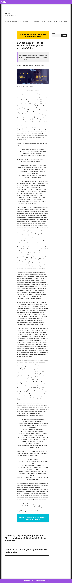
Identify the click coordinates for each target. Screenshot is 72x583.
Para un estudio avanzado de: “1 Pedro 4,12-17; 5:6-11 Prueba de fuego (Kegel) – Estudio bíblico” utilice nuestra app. (33, 58)
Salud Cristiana (58, 21)
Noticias (49, 21)
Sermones (25, 21)
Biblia (3, 2)
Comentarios (35, 21)
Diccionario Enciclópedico (12, 21)
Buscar (53, 33)
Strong (43, 21)
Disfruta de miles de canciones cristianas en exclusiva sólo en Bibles (32, 518)
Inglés (65, 21)
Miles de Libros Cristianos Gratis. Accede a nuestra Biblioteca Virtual (33, 36)
